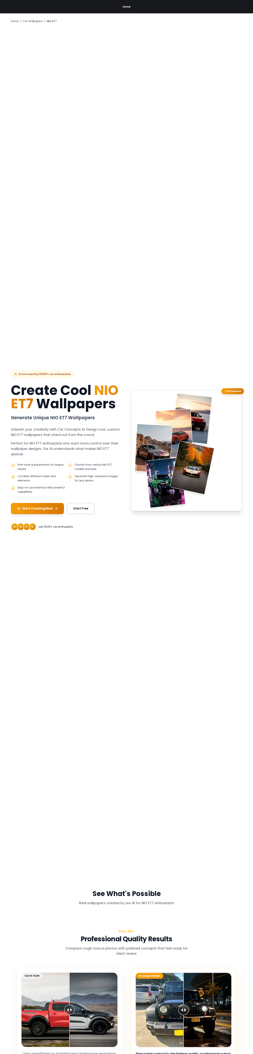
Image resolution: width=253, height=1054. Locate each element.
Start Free (80, 508)
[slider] (69, 1010)
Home (127, 7)
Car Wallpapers (33, 21)
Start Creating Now (37, 508)
